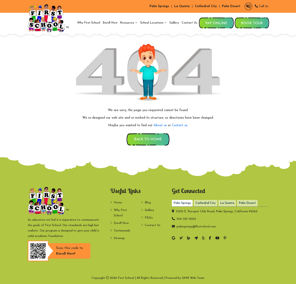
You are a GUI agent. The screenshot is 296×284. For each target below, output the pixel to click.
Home (118, 202)
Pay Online (216, 23)
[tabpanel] (220, 218)
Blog (148, 202)
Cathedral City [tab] (205, 203)
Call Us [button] (263, 6)
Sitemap (119, 238)
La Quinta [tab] (227, 203)
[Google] (173, 238)
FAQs (149, 217)
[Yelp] (203, 238)
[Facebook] (210, 238)
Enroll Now (110, 22)
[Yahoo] (181, 238)
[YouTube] (217, 238)
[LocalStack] (196, 238)
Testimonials (122, 230)
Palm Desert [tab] (247, 203)
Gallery (174, 22)
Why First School (88, 22)
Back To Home (148, 139)
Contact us (179, 125)
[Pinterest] (225, 238)
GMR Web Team (193, 278)
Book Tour (252, 23)
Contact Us (189, 22)
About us (160, 125)
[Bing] (188, 238)
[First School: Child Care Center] (49, 18)
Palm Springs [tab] (182, 203)
